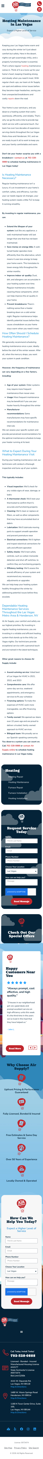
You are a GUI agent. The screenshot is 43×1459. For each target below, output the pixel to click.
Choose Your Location (14, 867)
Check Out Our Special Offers (21, 934)
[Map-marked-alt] (8, 1429)
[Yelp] (15, 1429)
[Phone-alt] (39, 3)
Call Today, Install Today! (22, 1351)
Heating (12, 770)
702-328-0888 (13, 745)
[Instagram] (28, 1429)
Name (8, 837)
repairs (11, 98)
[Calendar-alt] (39, 9)
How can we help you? (15, 878)
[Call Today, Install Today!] (6, 1352)
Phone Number (12, 857)
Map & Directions (18, 1386)
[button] (30, 1048)
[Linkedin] (35, 1429)
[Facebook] (21, 1429)
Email (7, 847)
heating (25, 66)
